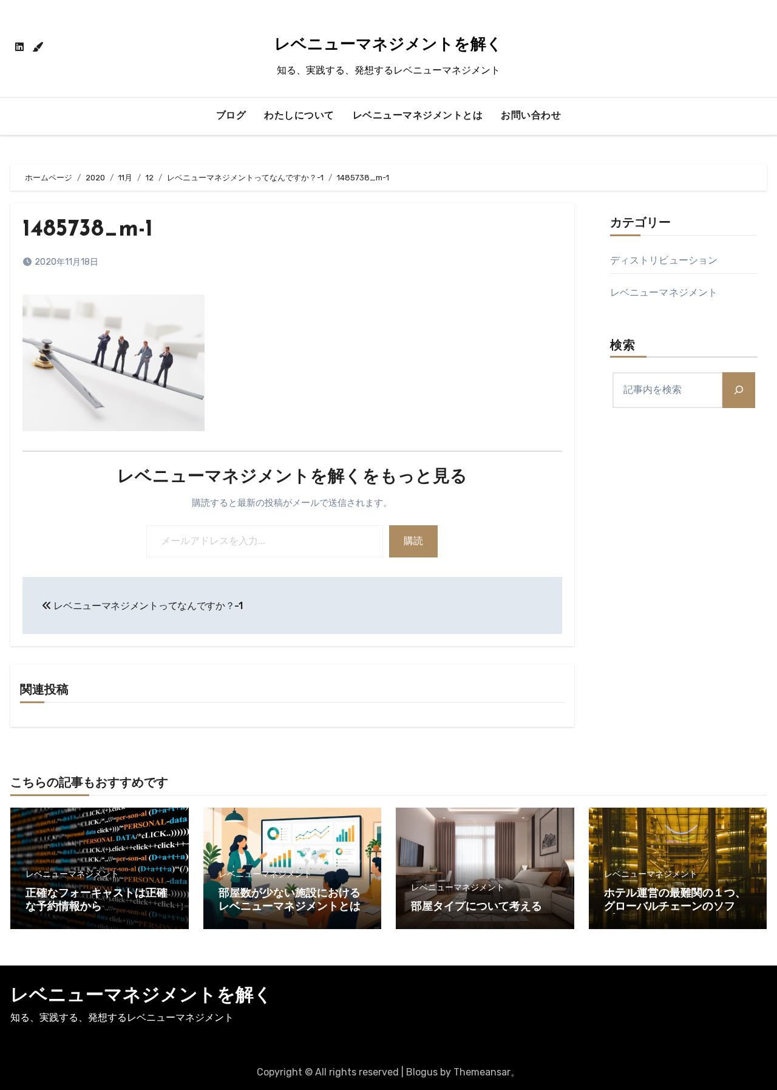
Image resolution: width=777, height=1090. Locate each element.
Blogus (422, 1072)
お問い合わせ (531, 116)
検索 (623, 346)
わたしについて (299, 116)
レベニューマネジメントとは (418, 116)
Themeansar (482, 1072)
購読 (413, 541)
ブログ (231, 116)
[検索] (738, 389)
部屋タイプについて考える (476, 907)
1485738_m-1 (87, 230)
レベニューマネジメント (664, 292)
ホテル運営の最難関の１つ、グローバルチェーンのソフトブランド (675, 906)
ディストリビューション (664, 260)
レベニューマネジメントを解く (388, 45)
